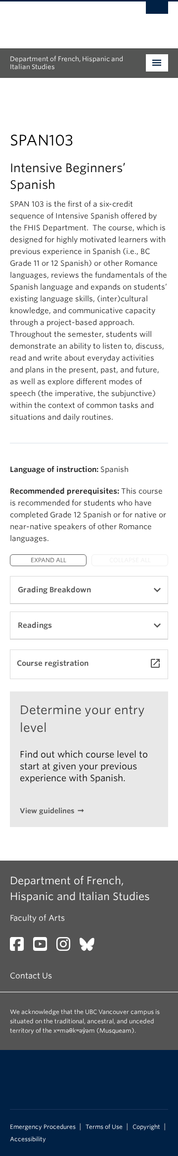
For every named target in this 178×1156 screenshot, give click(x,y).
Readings (35, 625)
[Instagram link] (67, 947)
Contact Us (31, 975)
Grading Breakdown (54, 589)
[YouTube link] (43, 947)
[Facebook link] (20, 947)
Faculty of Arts (37, 918)
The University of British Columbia (65, 20)
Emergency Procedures (43, 1126)
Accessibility (28, 1139)
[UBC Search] (157, 12)
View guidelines (47, 811)
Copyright (146, 1126)
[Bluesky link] (91, 947)
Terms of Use (104, 1126)
